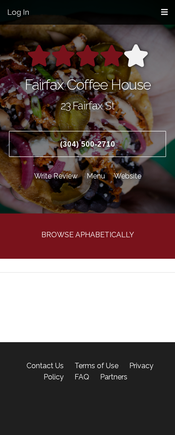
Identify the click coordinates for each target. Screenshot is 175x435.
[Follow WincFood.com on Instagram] (71, 408)
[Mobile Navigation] (164, 12)
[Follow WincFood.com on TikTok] (107, 408)
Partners (113, 377)
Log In (18, 12)
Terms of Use (96, 365)
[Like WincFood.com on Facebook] (56, 408)
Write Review (56, 176)
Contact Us (45, 365)
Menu (96, 176)
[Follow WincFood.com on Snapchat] (94, 408)
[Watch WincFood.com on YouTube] (118, 408)
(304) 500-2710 (87, 144)
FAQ (81, 377)
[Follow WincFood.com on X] (83, 408)
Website (127, 176)
